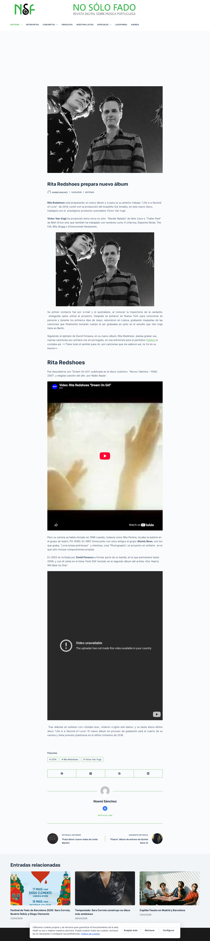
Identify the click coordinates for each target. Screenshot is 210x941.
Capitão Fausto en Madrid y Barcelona (162, 910)
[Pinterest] (119, 773)
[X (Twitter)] (90, 773)
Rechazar (150, 930)
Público (151, 340)
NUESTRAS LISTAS (84, 24)
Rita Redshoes (70, 759)
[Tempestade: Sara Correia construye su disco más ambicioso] (105, 888)
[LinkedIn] (148, 773)
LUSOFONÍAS (121, 24)
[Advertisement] (105, 53)
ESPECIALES (103, 24)
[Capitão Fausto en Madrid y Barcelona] (170, 888)
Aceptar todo (131, 930)
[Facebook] (62, 773)
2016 (52, 759)
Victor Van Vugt (92, 759)
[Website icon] (105, 808)
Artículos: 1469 (105, 815)
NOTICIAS (14, 24)
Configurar (168, 930)
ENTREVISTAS (32, 24)
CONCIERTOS (49, 24)
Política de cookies (90, 933)
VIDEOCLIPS (67, 24)
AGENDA (135, 24)
